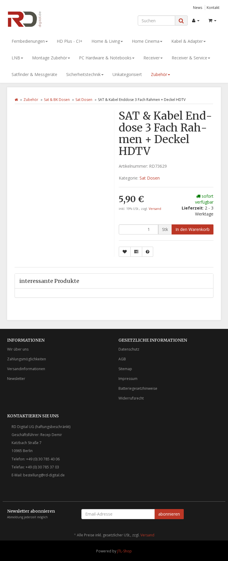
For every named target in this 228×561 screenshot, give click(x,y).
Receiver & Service (189, 58)
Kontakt (213, 7)
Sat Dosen (83, 99)
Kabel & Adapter (187, 41)
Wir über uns (17, 349)
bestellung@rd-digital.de (44, 475)
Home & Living (105, 41)
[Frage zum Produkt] (147, 252)
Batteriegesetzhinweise (137, 388)
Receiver (151, 58)
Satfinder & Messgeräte (34, 74)
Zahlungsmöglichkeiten (26, 359)
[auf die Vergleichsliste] (136, 252)
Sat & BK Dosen (57, 99)
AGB (122, 359)
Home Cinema (145, 41)
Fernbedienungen (28, 41)
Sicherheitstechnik (83, 74)
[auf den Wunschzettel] (125, 252)
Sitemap (125, 368)
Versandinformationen (26, 368)
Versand (155, 209)
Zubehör (159, 74)
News (197, 7)
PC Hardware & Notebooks (105, 58)
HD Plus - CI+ (70, 41)
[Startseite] (16, 99)
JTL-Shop (124, 551)
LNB (16, 58)
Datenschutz (128, 349)
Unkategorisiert (127, 74)
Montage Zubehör (49, 58)
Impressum (127, 378)
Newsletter (16, 378)
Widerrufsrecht (131, 398)
